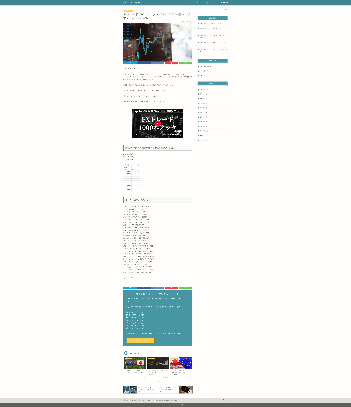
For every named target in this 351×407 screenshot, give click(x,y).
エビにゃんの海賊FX (132, 2)
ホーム (191, 3)
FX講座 (202, 75)
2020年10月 (204, 140)
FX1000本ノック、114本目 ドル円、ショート (213, 43)
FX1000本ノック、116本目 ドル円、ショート (213, 29)
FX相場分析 (204, 71)
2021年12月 (204, 89)
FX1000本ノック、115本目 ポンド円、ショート (213, 36)
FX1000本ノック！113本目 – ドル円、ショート (213, 50)
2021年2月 (203, 121)
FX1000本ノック (128, 10)
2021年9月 (203, 98)
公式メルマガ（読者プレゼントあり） (207, 3)
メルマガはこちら (140, 340)
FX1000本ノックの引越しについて (211, 23)
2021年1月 (203, 126)
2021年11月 (204, 94)
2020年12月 (204, 131)
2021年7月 (203, 103)
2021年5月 (203, 112)
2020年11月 (204, 135)
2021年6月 (203, 108)
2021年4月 (203, 117)
